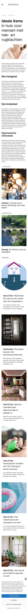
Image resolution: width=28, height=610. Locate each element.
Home (3, 15)
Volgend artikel (6, 213)
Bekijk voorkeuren (14, 604)
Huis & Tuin (11, 15)
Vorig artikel (7, 166)
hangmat (8, 91)
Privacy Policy (17, 608)
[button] (25, 579)
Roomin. (14, 4)
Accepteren (14, 596)
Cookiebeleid (10, 608)
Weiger (14, 600)
